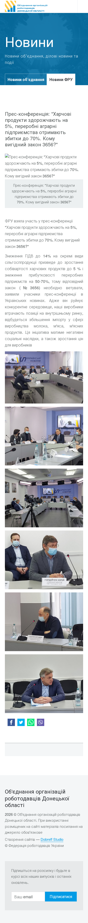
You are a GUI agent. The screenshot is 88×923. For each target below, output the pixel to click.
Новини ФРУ (61, 79)
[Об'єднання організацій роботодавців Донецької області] (26, 6)
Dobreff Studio (52, 839)
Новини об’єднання (26, 79)
